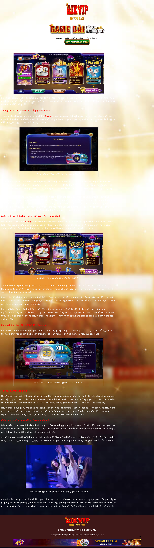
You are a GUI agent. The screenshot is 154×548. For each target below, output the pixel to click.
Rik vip (27, 221)
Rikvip (48, 115)
